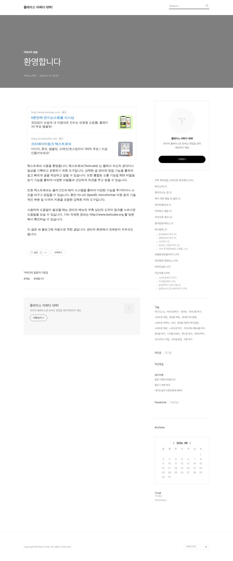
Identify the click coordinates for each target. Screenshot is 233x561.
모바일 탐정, (176, 339)
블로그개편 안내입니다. (165, 379)
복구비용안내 (163, 204)
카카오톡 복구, (195, 311)
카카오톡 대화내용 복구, (195, 328)
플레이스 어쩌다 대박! (38, 7)
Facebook (160, 402)
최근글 (158, 352)
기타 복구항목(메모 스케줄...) (173, 249)
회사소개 (161, 186)
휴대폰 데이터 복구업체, (188, 322)
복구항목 (161, 229)
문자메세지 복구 (168, 234)
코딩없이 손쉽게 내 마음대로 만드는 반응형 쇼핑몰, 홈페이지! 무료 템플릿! (69, 124)
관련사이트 (191, 546)
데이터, (184, 311)
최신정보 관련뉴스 (166, 260)
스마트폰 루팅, (161, 317)
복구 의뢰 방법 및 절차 (167, 198)
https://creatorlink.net (44, 138)
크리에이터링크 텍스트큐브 (51, 144)
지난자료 (162, 273)
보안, (173, 322)
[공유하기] (41, 252)
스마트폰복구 (168, 277)
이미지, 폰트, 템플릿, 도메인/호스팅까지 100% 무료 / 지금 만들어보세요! (69, 151)
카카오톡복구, (173, 311)
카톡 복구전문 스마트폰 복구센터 (174, 180)
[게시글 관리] (45, 252)
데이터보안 (163, 266)
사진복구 (164, 241)
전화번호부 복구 (167, 238)
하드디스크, (160, 311)
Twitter (174, 402)
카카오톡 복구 (163, 217)
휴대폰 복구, (160, 333)
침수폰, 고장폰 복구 (169, 245)
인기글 (168, 352)
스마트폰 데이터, (162, 322)
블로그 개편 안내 (162, 385)
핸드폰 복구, (187, 333)
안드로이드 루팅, (162, 339)
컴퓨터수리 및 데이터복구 (173, 288)
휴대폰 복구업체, (189, 317)
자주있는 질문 (163, 211)
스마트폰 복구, (175, 328)
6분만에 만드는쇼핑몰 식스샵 (52, 117)
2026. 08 (182, 443)
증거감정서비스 (164, 223)
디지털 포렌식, (173, 333)
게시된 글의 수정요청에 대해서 (168, 390)
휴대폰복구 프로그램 (170, 285)
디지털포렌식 (167, 281)
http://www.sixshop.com (45, 112)
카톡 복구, (188, 339)
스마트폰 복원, (161, 328)
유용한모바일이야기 (167, 254)
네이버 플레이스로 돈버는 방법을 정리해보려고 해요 (55, 310)
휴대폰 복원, (174, 317)
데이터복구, (199, 333)
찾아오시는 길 (163, 192)
